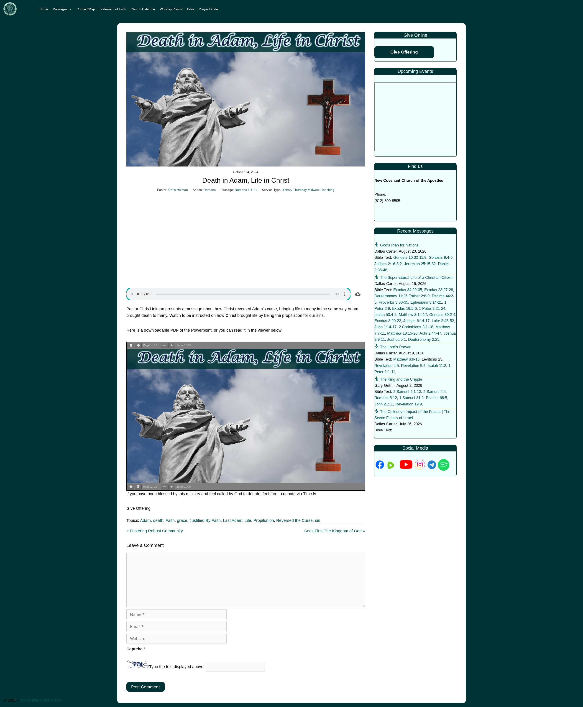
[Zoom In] (171, 345)
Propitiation (263, 520)
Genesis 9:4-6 (441, 257)
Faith (170, 520)
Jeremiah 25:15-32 (420, 264)
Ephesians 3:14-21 (426, 302)
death (158, 520)
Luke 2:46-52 (443, 321)
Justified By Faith (205, 520)
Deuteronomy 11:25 (390, 296)
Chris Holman (178, 190)
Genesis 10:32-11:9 (409, 257)
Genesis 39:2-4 (442, 315)
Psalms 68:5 (436, 398)
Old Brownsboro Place (40, 700)
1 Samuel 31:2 (411, 398)
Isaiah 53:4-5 (385, 315)
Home (43, 9)
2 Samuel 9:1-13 (407, 391)
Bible (190, 9)
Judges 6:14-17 (416, 321)
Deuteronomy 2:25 (423, 339)
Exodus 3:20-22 (387, 321)
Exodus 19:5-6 (404, 308)
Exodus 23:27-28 (438, 290)
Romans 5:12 (385, 398)
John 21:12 (383, 404)
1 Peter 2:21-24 (432, 308)
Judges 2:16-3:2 (388, 264)
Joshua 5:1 (396, 339)
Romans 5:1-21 (246, 190)
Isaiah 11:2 (437, 366)
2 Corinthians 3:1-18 (416, 327)
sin (317, 520)
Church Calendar (143, 9)
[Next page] (138, 345)
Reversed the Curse (294, 520)
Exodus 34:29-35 (407, 290)
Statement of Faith (113, 9)
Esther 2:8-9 (419, 296)
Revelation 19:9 (408, 404)
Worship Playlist (171, 9)
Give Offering (404, 52)
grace (182, 520)
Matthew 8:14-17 (413, 315)
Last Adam (232, 520)
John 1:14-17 (385, 327)
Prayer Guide (208, 9)
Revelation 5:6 (413, 366)
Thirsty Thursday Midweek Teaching (308, 190)
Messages (60, 9)
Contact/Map (86, 9)
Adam (145, 520)
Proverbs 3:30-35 (393, 302)
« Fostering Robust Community (154, 531)
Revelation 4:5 (386, 366)
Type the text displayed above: (177, 666)
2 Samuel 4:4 (434, 391)
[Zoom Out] (164, 345)
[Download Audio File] (357, 294)
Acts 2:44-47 (430, 333)
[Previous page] (131, 345)
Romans (210, 190)
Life (248, 520)
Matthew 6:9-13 (406, 359)
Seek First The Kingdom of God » (334, 531)
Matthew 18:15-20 (402, 333)
